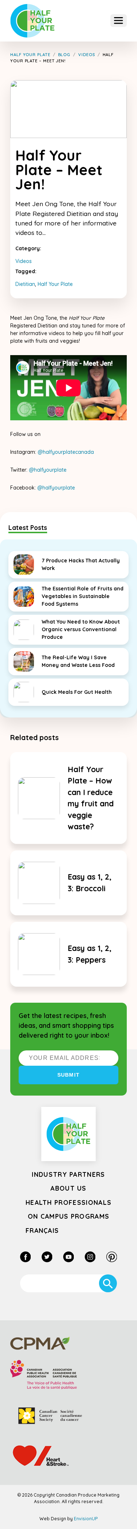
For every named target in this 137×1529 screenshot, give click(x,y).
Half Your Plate (55, 284)
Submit (68, 1075)
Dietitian (25, 284)
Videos (23, 261)
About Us (68, 1188)
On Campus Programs (69, 1216)
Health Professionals (68, 1202)
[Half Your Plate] (32, 21)
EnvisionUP (86, 1518)
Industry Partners (68, 1174)
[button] (118, 20)
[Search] (108, 1283)
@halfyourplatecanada (66, 452)
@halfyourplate (47, 470)
